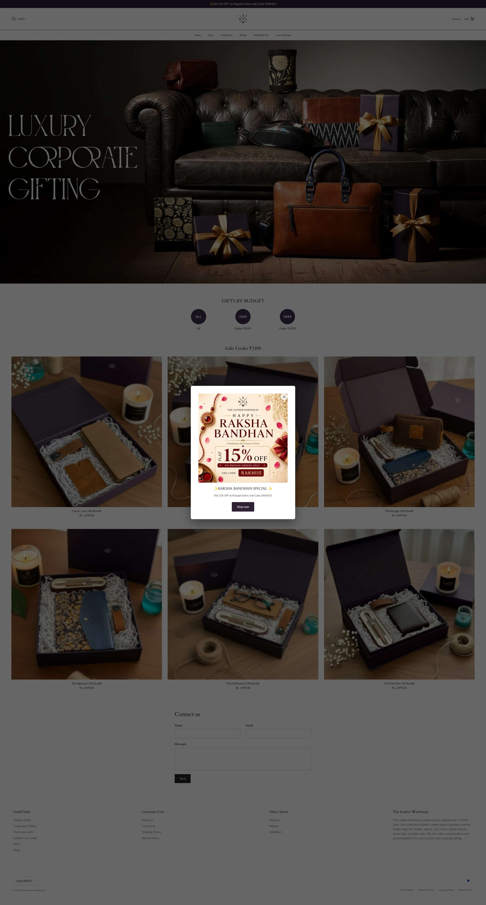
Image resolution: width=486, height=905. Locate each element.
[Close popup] (284, 396)
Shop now (243, 506)
